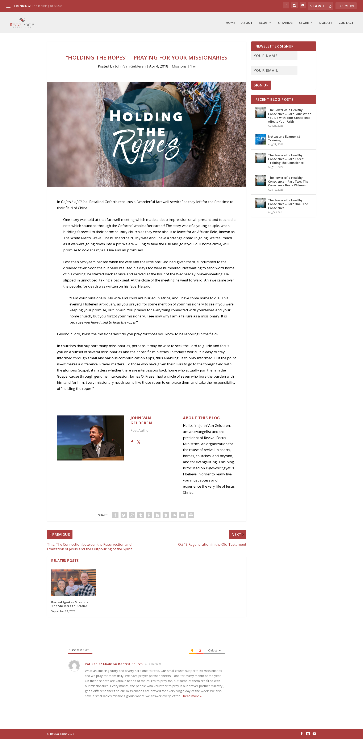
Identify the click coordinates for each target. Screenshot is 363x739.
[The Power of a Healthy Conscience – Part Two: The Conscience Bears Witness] (260, 180)
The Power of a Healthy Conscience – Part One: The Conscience (288, 204)
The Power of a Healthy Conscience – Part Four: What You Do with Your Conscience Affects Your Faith (289, 115)
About (247, 23)
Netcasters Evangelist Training (284, 138)
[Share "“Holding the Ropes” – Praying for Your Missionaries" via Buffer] (166, 515)
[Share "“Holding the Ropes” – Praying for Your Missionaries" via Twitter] (124, 515)
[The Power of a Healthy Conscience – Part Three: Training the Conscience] (260, 158)
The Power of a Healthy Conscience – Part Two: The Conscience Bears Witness (288, 181)
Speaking (285, 23)
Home (230, 23)
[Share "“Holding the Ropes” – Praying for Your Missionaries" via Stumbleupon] (174, 515)
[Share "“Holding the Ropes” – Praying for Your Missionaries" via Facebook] (115, 515)
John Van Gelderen (130, 66)
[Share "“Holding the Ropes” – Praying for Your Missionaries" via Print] (191, 515)
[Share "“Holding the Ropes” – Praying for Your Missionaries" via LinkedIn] (157, 515)
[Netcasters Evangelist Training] (260, 139)
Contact (346, 23)
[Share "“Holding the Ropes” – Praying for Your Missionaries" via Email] (182, 515)
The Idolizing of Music (47, 6)
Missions (179, 66)
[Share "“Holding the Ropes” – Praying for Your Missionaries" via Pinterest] (149, 515)
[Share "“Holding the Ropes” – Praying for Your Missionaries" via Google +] (132, 515)
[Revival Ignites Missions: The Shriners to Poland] (73, 582)
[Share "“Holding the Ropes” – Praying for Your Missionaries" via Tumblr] (140, 515)
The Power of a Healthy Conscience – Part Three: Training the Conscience (286, 159)
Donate (325, 23)
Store (304, 23)
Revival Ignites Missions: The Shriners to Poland (70, 604)
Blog (263, 23)
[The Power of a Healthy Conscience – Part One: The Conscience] (260, 203)
